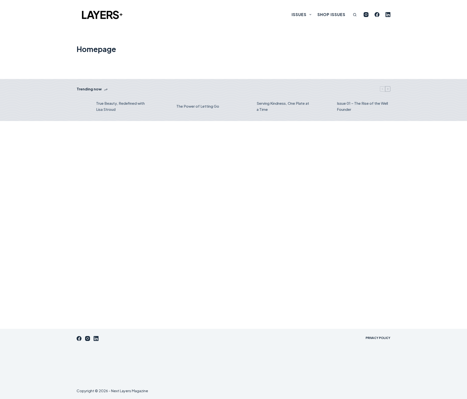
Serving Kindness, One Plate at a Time (283, 106)
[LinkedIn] (388, 14)
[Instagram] (366, 14)
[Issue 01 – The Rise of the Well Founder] (324, 106)
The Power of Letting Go (197, 106)
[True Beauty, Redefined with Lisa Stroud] (84, 106)
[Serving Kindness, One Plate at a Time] (244, 106)
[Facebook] (377, 14)
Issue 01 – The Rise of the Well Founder (362, 106)
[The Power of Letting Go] (164, 106)
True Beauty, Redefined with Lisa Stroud (120, 106)
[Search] (354, 14)
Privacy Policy (378, 338)
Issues (299, 14)
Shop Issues (331, 14)
